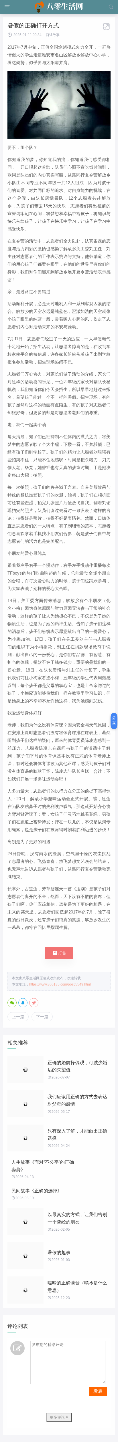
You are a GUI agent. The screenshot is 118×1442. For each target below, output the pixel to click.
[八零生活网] (59, 7)
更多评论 (58, 1417)
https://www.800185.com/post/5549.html (60, 984)
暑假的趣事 (59, 1252)
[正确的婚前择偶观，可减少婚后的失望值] (25, 1069)
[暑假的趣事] (25, 1256)
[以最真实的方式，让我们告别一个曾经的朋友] (25, 1221)
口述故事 (53, 35)
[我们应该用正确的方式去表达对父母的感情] (25, 1103)
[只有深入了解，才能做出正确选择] (25, 1138)
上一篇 (18, 1016)
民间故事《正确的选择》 (36, 1190)
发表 (98, 1391)
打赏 (59, 953)
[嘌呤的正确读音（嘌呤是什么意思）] (25, 1290)
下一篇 (42, 1016)
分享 (114, 721)
